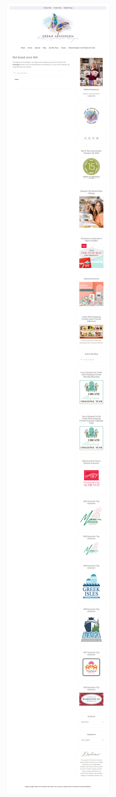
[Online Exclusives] (91, 305)
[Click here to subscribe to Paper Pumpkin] (91, 267)
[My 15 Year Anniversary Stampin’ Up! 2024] (91, 180)
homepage (16, 64)
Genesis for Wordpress (73, 786)
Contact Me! (91, 96)
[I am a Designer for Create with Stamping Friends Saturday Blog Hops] (91, 392)
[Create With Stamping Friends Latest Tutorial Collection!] (91, 338)
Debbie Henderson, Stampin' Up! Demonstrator (58, 28)
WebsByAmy (88, 786)
